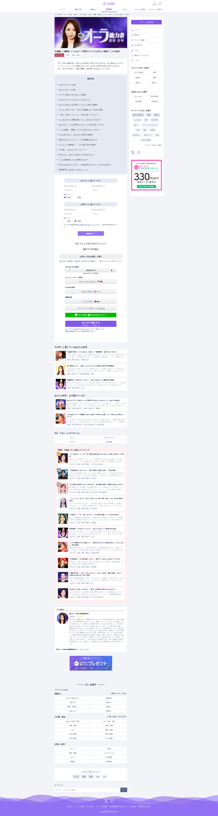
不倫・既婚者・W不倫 (85, 14)
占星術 (109, 749)
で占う (91, 233)
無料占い (93, 9)
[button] (90, 271)
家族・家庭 (109, 730)
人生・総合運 (138, 72)
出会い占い (72, 711)
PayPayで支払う (87, 291)
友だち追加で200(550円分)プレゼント (93, 315)
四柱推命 (109, 762)
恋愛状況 (109, 698)
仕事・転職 (72, 726)
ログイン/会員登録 (146, 22)
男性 (79, 197)
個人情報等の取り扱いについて (86, 225)
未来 (104, 777)
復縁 (145, 130)
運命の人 (138, 83)
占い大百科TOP (58, 14)
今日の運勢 (72, 734)
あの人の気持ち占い (72, 698)
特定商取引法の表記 (144, 806)
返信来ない (136, 135)
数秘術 (73, 762)
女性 (69, 197)
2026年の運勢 (145, 140)
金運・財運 (109, 726)
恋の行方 (73, 702)
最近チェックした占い (141, 55)
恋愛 (68, 55)
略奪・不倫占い (76, 55)
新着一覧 (78, 9)
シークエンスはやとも (150, 125)
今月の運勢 (109, 738)
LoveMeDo (137, 120)
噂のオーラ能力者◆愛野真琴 (79, 614)
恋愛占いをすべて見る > (119, 693)
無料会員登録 (69, 331)
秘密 (97, 777)
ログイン (84, 329)
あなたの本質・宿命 (72, 721)
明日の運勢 (109, 734)
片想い (156, 115)
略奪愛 (152, 130)
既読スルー (148, 135)
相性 (138, 130)
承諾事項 (77, 261)
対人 (72, 730)
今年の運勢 (72, 738)
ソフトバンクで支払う (86, 308)
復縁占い (109, 702)
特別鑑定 (109, 9)
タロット (73, 437)
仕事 (157, 135)
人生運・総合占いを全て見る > (117, 717)
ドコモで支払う (88, 301)
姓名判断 (109, 442)
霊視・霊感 (72, 753)
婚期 (154, 78)
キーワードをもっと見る (154, 145)
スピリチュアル (109, 437)
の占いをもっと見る (72, 649)
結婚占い (109, 711)
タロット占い (138, 96)
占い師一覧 (138, 45)
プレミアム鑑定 (68, 14)
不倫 (90, 777)
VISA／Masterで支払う (88, 281)
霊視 (146, 120)
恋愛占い (75, 14)
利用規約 (70, 261)
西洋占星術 (154, 96)
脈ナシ (136, 125)
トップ (62, 9)
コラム (124, 9)
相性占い (109, 707)
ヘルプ (136, 60)
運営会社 (133, 806)
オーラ (73, 442)
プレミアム (60, 55)
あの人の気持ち (138, 115)
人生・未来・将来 (109, 721)
